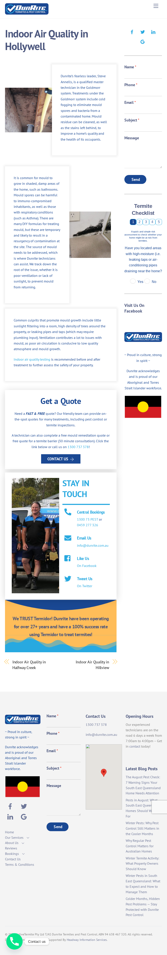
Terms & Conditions (19, 864)
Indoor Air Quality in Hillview (92, 664)
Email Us (84, 538)
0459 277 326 (87, 525)
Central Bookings (91, 512)
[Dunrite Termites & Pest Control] (26, 12)
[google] (142, 41)
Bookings (12, 853)
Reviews (11, 848)
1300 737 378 (78, 447)
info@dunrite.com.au (93, 545)
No (154, 282)
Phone (130, 84)
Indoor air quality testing (32, 359)
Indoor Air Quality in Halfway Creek (29, 664)
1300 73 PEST (87, 519)
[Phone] (14, 941)
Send (136, 179)
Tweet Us (84, 578)
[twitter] (142, 31)
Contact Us (57, 458)
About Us (11, 843)
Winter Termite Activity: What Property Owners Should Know (142, 863)
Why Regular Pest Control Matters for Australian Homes (140, 846)
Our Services (14, 837)
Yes (140, 282)
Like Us (83, 558)
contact (134, 746)
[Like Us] (67, 559)
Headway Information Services (87, 940)
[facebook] (132, 31)
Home (9, 832)
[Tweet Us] (67, 579)
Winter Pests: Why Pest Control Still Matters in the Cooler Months (142, 828)
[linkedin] (153, 31)
